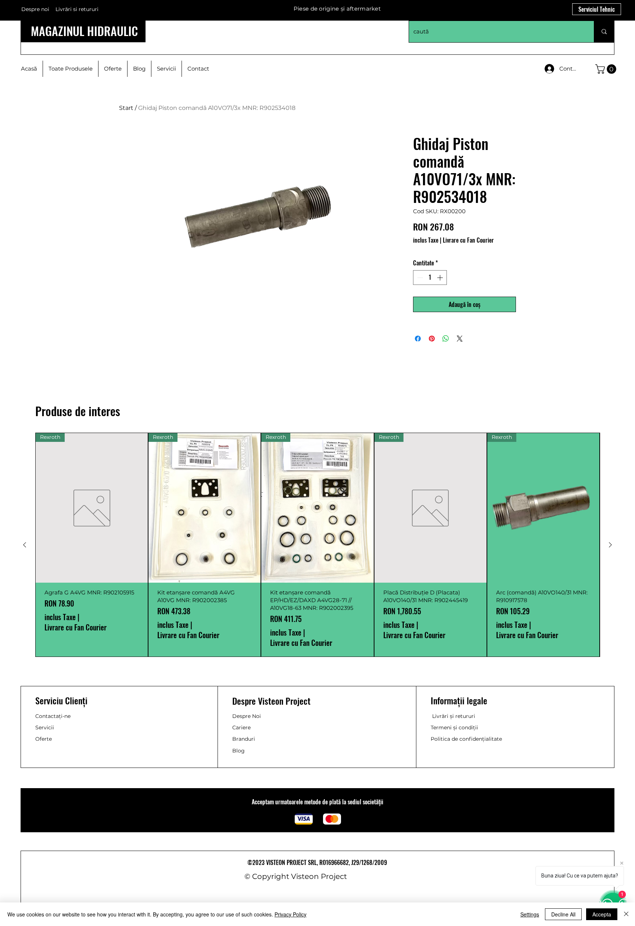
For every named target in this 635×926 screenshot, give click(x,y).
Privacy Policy (290, 914)
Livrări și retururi (453, 716)
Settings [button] (529, 914)
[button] (606, 69)
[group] (317, 544)
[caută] (604, 31)
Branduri (243, 739)
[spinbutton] (429, 278)
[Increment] (440, 278)
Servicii (44, 727)
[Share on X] (459, 338)
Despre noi (35, 9)
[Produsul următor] (610, 544)
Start (126, 107)
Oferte (43, 739)
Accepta (601, 914)
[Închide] (626, 914)
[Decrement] (419, 278)
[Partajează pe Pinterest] (431, 338)
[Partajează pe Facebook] (417, 338)
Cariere (241, 727)
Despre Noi (246, 716)
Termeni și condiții (454, 727)
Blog (238, 750)
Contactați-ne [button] (53, 716)
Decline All (563, 914)
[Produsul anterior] (24, 544)
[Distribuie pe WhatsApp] (445, 338)
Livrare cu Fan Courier (468, 240)
